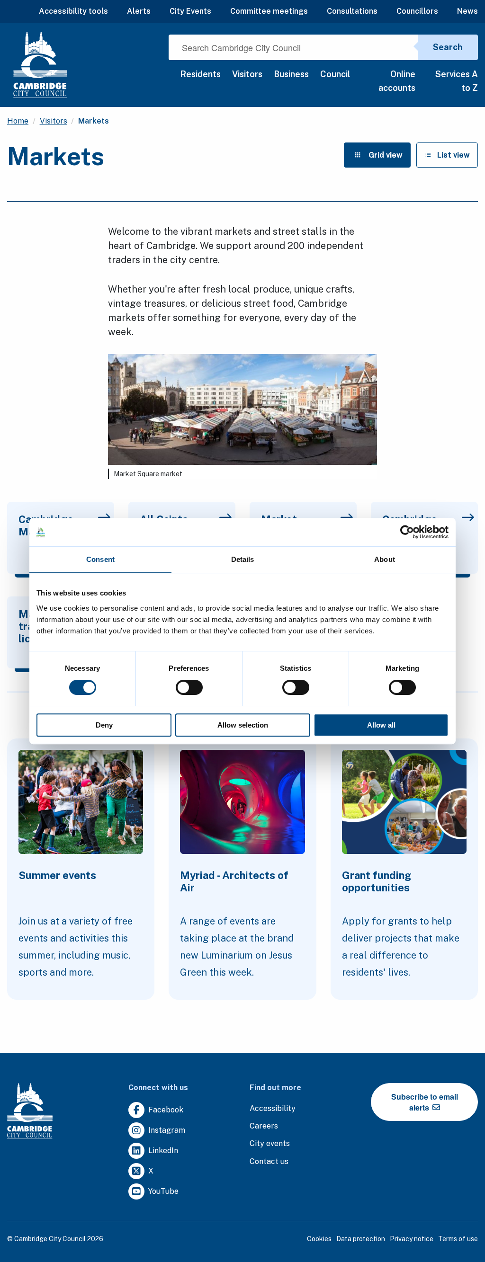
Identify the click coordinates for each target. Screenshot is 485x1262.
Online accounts (396, 81)
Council (335, 74)
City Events (190, 11)
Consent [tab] (100, 559)
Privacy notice (411, 1239)
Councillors (417, 11)
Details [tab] (242, 559)
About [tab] (384, 559)
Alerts (139, 11)
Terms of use (458, 1239)
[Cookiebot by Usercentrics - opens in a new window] (407, 532)
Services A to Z (456, 81)
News (467, 11)
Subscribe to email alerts (424, 1102)
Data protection (360, 1239)
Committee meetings (269, 11)
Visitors (247, 74)
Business (291, 74)
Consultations (352, 11)
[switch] (189, 687)
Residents (200, 74)
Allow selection (242, 725)
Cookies (319, 1239)
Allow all (381, 725)
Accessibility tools (73, 11)
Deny (104, 725)
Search (448, 47)
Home (17, 120)
